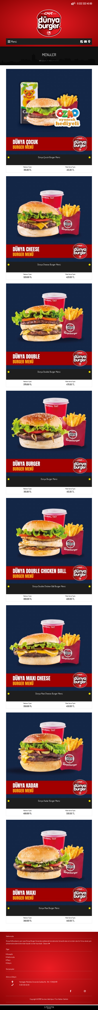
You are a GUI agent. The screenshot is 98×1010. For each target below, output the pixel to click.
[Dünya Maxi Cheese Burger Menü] (49, 648)
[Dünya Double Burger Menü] (49, 326)
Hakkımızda (11, 957)
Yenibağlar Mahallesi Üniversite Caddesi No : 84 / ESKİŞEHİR (38, 982)
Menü (50, 61)
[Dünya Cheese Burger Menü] (49, 219)
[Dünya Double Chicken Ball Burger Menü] (49, 540)
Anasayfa (43, 61)
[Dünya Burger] (49, 23)
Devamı (45, 943)
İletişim (9, 963)
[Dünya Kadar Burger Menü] (49, 755)
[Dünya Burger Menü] (49, 433)
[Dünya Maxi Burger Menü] (49, 862)
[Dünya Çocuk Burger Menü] (49, 111)
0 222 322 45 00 (24, 985)
